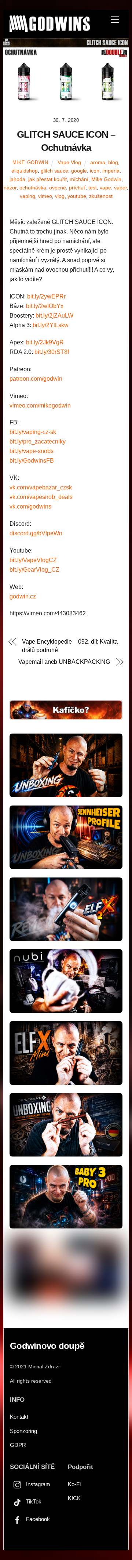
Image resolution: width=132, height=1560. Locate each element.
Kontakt (19, 1417)
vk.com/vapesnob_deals (41, 497)
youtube (76, 196)
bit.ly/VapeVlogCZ (33, 560)
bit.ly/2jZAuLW (54, 315)
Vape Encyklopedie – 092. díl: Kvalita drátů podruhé (70, 645)
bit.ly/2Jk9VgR (45, 342)
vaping (27, 196)
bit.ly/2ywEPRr (46, 296)
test (92, 188)
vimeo (45, 196)
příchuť (77, 188)
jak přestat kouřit (47, 179)
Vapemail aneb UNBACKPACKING (64, 662)
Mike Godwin (30, 162)
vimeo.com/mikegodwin (40, 405)
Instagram (37, 1484)
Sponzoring (23, 1431)
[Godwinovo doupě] (49, 29)
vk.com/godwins (30, 506)
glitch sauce (54, 171)
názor (10, 188)
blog (113, 162)
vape (105, 188)
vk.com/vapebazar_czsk (41, 487)
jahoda (17, 179)
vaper (120, 188)
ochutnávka (32, 188)
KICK (74, 1498)
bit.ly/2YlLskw (51, 325)
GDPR (18, 1445)
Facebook (37, 1519)
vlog (60, 196)
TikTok (33, 1501)
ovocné (57, 188)
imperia (111, 171)
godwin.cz (23, 596)
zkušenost (101, 196)
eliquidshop (24, 171)
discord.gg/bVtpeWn (36, 533)
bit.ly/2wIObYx (44, 306)
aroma (97, 162)
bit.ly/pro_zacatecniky (38, 441)
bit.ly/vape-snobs (32, 451)
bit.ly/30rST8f (51, 352)
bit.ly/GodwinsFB (32, 460)
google (79, 171)
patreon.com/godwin (36, 379)
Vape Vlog (69, 162)
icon (94, 171)
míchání (79, 179)
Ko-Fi (74, 1484)
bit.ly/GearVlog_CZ (34, 570)
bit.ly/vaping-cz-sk (33, 432)
